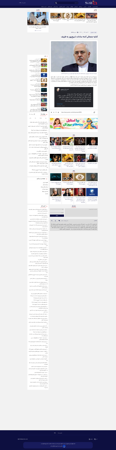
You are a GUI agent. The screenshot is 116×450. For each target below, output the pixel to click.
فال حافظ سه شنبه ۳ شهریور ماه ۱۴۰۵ (67, 20)
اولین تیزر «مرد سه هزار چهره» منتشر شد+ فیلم (38, 145)
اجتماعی (76, 6)
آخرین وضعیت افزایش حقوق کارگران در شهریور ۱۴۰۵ (38, 349)
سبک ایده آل (45, 185)
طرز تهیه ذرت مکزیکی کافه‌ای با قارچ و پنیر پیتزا (39, 293)
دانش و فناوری (62, 6)
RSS (20, 3)
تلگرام (92, 439)
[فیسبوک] (56, 112)
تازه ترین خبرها (45, 191)
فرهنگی (71, 6)
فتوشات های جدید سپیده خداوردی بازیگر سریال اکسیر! (68, 199)
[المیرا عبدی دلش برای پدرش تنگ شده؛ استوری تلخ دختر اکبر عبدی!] (68, 141)
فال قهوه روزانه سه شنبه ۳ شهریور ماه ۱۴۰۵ (56, 20)
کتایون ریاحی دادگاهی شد (92, 163)
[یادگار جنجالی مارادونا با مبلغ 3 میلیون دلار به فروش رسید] (44, 95)
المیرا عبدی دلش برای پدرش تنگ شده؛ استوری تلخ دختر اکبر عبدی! (68, 148)
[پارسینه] (90, 3)
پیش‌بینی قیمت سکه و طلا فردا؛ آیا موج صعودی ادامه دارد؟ (34, 71)
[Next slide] (47, 19)
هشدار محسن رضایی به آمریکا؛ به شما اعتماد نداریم (38, 329)
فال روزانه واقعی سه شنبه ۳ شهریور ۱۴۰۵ (56, 183)
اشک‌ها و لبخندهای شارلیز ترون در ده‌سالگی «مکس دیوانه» (56, 165)
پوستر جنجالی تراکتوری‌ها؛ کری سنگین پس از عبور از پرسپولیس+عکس (35, 66)
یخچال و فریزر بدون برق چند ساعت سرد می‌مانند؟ (38, 295)
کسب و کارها (44, 6)
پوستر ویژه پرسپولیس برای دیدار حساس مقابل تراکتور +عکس (35, 105)
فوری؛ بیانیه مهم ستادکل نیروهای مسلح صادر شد (38, 316)
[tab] (40, 30)
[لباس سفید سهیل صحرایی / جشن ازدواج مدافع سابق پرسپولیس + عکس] (80, 158)
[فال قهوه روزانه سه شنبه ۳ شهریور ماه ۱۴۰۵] (56, 15)
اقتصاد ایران (45, 182)
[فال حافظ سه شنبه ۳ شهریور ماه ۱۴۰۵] (68, 15)
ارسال (57, 215)
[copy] (94, 112)
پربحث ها (31, 114)
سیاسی (85, 6)
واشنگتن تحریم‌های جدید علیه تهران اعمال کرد (39, 253)
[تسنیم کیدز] (74, 124)
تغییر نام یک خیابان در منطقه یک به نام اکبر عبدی (92, 147)
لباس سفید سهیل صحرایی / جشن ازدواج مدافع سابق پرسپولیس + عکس (80, 165)
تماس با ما (24, 3)
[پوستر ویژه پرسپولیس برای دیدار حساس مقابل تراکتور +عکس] (44, 105)
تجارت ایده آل (45, 189)
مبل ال (46, 193)
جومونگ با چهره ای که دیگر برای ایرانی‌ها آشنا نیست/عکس (56, 148)
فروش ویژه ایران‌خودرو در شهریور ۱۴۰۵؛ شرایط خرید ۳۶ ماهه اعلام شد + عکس (92, 199)
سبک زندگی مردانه (44, 187)
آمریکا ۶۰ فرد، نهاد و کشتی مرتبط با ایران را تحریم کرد (38, 314)
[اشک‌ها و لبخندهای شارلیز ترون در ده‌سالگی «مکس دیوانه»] (55, 158)
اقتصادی (89, 6)
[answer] (59, 221)
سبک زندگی (56, 6)
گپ (96, 439)
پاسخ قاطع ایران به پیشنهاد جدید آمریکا (39, 130)
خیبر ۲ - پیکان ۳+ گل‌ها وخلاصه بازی (41, 372)
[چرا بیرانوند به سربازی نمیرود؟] (44, 100)
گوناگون (95, 10)
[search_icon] (56, 3)
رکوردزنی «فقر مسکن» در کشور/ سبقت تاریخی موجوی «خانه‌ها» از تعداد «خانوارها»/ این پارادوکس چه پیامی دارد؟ (38, 271)
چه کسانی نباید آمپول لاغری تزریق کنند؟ (40, 298)
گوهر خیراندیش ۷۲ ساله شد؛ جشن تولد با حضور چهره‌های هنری (56, 199)
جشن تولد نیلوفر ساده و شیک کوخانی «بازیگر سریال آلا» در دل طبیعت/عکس (92, 184)
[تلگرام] (54, 112)
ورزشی (67, 6)
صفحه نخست (95, 6)
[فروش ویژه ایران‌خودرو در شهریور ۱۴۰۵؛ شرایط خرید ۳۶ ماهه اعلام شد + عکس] (92, 192)
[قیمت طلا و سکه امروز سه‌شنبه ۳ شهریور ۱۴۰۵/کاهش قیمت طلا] (79, 15)
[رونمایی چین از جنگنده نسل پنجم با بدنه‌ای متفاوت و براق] (44, 109)
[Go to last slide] (29, 19)
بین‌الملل (81, 6)
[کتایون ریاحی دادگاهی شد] (92, 158)
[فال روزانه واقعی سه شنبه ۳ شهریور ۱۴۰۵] (55, 177)
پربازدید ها (43, 114)
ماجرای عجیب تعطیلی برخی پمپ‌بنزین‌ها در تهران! (38, 251)
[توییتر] (51, 112)
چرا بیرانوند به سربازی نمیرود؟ (35, 100)
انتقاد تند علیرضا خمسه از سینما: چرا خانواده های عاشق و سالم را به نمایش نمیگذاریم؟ (80, 200)
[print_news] (58, 112)
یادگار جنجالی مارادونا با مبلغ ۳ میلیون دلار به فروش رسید (34, 95)
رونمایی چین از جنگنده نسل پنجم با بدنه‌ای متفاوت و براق (35, 110)
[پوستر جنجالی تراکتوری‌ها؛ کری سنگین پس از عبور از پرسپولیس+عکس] (44, 65)
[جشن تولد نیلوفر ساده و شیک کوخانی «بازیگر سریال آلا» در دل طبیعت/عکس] (92, 177)
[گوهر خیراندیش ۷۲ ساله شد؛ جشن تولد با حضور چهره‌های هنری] (55, 192)
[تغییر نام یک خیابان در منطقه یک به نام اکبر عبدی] (92, 141)
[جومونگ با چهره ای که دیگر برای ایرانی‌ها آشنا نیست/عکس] (55, 141)
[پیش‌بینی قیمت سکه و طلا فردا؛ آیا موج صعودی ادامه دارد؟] (44, 70)
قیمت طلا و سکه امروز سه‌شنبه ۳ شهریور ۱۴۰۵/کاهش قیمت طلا (79, 20)
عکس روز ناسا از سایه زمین (42, 213)
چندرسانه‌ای (50, 6)
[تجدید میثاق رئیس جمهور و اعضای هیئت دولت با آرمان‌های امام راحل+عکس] (37, 18)
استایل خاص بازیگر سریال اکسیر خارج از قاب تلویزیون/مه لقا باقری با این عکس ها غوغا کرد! (80, 149)
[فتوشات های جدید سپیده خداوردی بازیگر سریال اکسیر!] (68, 192)
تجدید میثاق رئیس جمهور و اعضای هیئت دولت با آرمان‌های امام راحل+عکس (37, 27)
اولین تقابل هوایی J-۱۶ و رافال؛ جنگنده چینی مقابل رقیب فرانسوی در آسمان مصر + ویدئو (91, 21)
